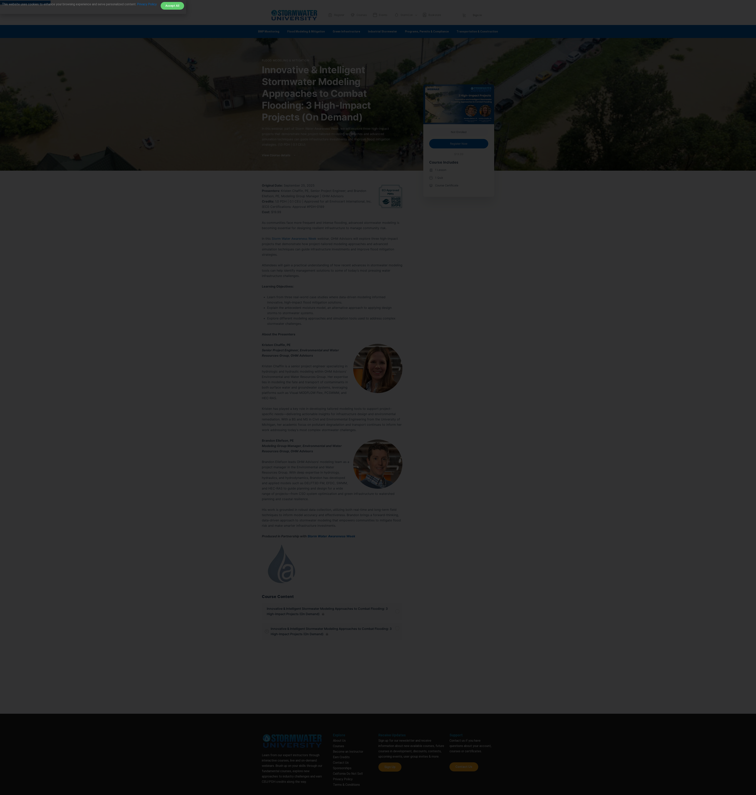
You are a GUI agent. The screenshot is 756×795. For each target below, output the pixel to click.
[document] (378, 397)
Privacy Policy (147, 4)
